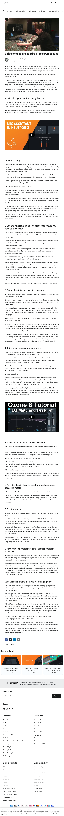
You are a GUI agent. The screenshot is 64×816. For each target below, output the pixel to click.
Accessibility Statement (9, 747)
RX (4, 767)
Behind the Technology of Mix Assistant (11, 669)
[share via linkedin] (14, 640)
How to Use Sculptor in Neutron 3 (32, 669)
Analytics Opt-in (7, 756)
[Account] (52, 2)
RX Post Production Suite (10, 794)
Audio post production (40, 773)
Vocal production (38, 788)
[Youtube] (9, 709)
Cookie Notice (7, 738)
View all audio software (9, 800)
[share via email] (18, 640)
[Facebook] (4, 709)
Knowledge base (38, 723)
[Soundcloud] (12, 709)
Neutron (27, 59)
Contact (5, 723)
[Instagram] (7, 709)
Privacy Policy (53, 813)
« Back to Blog (9, 644)
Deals (35, 738)
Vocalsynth (6, 779)
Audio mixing (32, 11)
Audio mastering (20, 11)
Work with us (6, 726)
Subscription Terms (8, 750)
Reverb (36, 785)
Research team (7, 729)
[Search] (48, 2)
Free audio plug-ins (39, 726)
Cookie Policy (4, 814)
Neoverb (5, 785)
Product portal (38, 732)
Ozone (5, 770)
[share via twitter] (10, 640)
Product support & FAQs (40, 744)
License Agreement (8, 744)
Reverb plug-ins (7, 797)
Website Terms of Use (45, 813)
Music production (39, 782)
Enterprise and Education (10, 735)
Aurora (5, 782)
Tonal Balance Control (9, 788)
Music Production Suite (9, 791)
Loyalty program (38, 735)
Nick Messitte (13, 59)
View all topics (38, 791)
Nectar (5, 776)
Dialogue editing (54, 11)
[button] (3, 11)
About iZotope (7, 720)
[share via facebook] (6, 640)
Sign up (56, 696)
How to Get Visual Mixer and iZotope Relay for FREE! (53, 670)
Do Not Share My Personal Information (13, 741)
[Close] (61, 810)
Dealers (36, 741)
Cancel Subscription (8, 753)
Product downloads (39, 729)
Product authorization (40, 720)
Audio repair (42, 11)
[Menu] (59, 2)
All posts (9, 11)
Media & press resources (10, 732)
